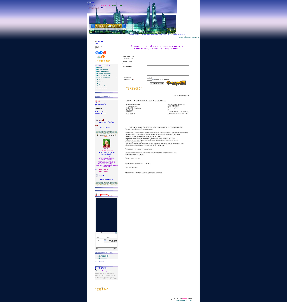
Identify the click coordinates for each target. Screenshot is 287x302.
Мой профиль (187, 37)
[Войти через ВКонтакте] (101, 52)
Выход (194, 37)
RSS (198, 37)
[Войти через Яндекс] (104, 52)
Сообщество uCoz (103, 256)
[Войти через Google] (99, 57)
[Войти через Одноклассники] (103, 56)
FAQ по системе (102, 258)
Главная (180, 37)
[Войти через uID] (97, 52)
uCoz (190, 300)
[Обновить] (116, 232)
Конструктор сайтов (181, 300)
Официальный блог (103, 255)
